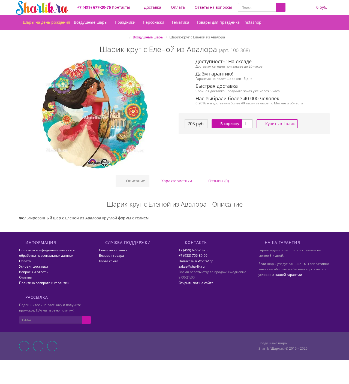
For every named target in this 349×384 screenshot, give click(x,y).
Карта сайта (108, 261)
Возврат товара (111, 255)
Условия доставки (33, 266)
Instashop (252, 22)
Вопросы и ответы (33, 272)
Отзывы (25, 277)
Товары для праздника (218, 22)
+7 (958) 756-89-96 (193, 255)
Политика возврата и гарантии (44, 282)
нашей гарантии (288, 274)
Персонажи (154, 22)
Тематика (181, 22)
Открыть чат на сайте (196, 282)
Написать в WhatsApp (196, 261)
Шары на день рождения (46, 22)
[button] (318, 7)
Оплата (177, 7)
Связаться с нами (113, 250)
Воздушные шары (91, 22)
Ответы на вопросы (213, 7)
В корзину (229, 123)
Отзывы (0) (218, 180)
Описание (135, 180)
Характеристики (176, 180)
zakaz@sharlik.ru (191, 266)
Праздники (126, 22)
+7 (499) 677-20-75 (193, 250)
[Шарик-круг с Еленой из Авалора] (94, 113)
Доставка (152, 7)
